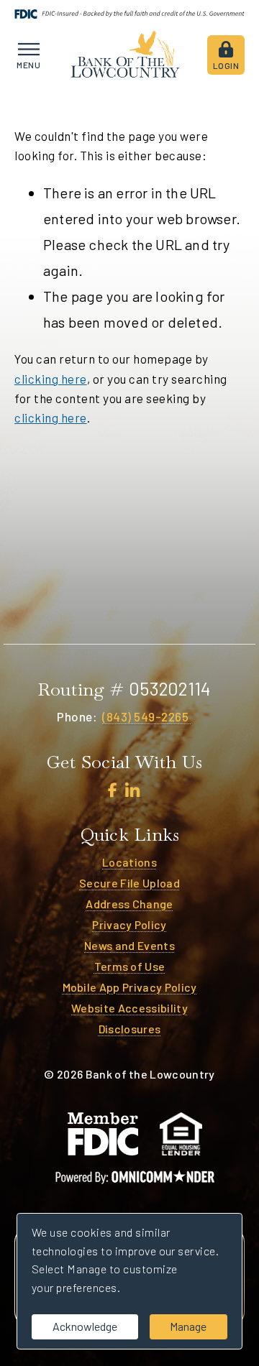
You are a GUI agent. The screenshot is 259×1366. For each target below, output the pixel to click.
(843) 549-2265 (146, 716)
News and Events (129, 945)
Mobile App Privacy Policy (130, 987)
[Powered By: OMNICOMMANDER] (135, 1177)
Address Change (129, 903)
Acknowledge (85, 1326)
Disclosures (130, 1028)
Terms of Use (129, 966)
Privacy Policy (129, 924)
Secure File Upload (129, 883)
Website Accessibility (129, 1008)
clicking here (50, 379)
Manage (188, 1326)
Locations (129, 862)
